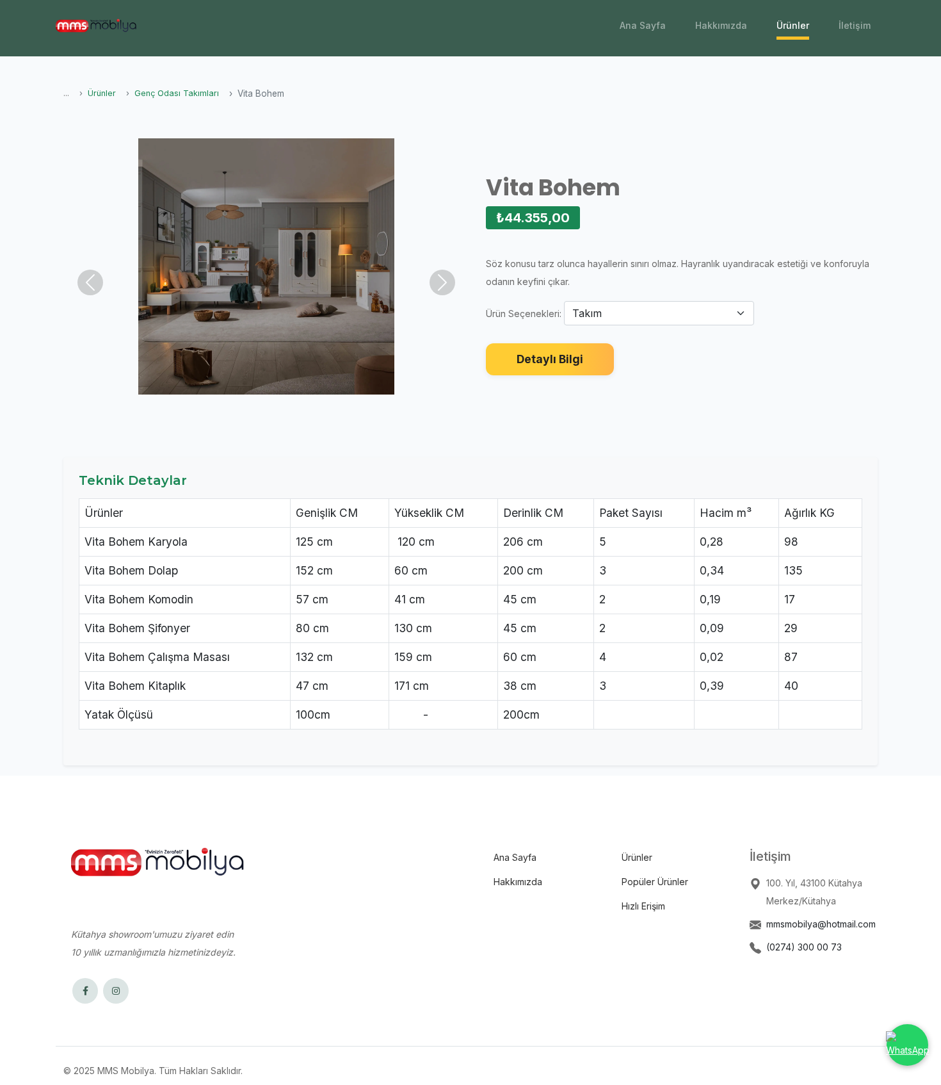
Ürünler (792, 25)
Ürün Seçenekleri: (523, 313)
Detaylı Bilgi (550, 359)
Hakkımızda (721, 25)
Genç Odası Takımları (176, 93)
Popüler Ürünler (655, 881)
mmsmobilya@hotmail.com (821, 923)
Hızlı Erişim (643, 906)
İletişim (855, 25)
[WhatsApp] (907, 1045)
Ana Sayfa (643, 25)
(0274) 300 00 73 (804, 947)
